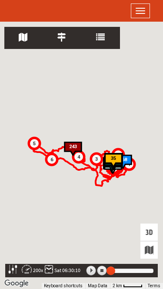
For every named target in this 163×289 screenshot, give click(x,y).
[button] (96, 159)
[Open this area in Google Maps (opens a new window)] (16, 283)
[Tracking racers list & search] (101, 38)
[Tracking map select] (149, 250)
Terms (154, 285)
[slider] (110, 270)
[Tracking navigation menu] (23, 38)
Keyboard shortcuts (63, 285)
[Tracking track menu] (62, 38)
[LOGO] (35, 11)
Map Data (97, 285)
